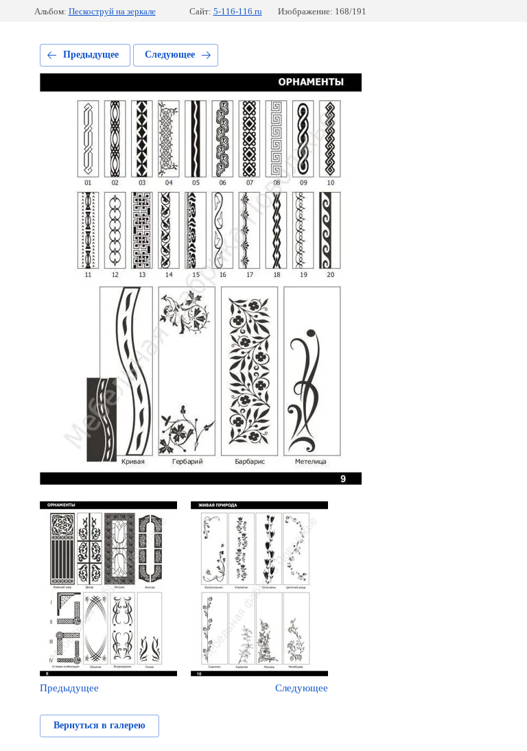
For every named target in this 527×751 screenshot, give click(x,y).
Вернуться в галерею (99, 725)
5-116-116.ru (237, 11)
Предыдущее (91, 54)
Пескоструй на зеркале (112, 11)
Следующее (170, 54)
